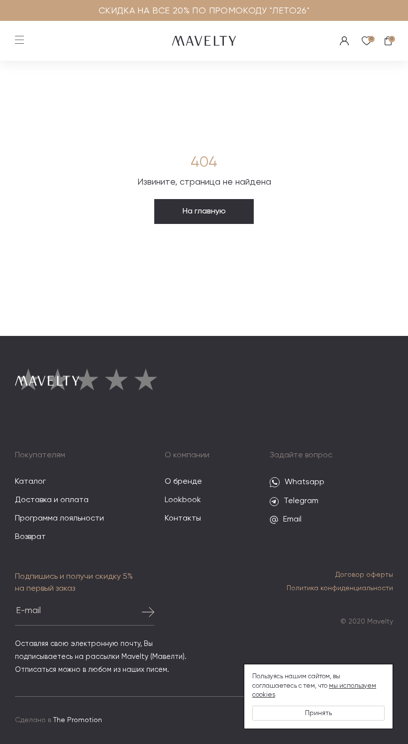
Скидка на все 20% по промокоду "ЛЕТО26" (204, 10)
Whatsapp (304, 482)
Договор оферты (364, 574)
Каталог (30, 482)
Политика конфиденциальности (340, 588)
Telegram (301, 501)
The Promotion (77, 720)
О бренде (183, 482)
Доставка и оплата (52, 500)
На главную (204, 211)
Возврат (30, 537)
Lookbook (183, 500)
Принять (318, 713)
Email (292, 520)
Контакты (183, 519)
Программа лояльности (59, 519)
